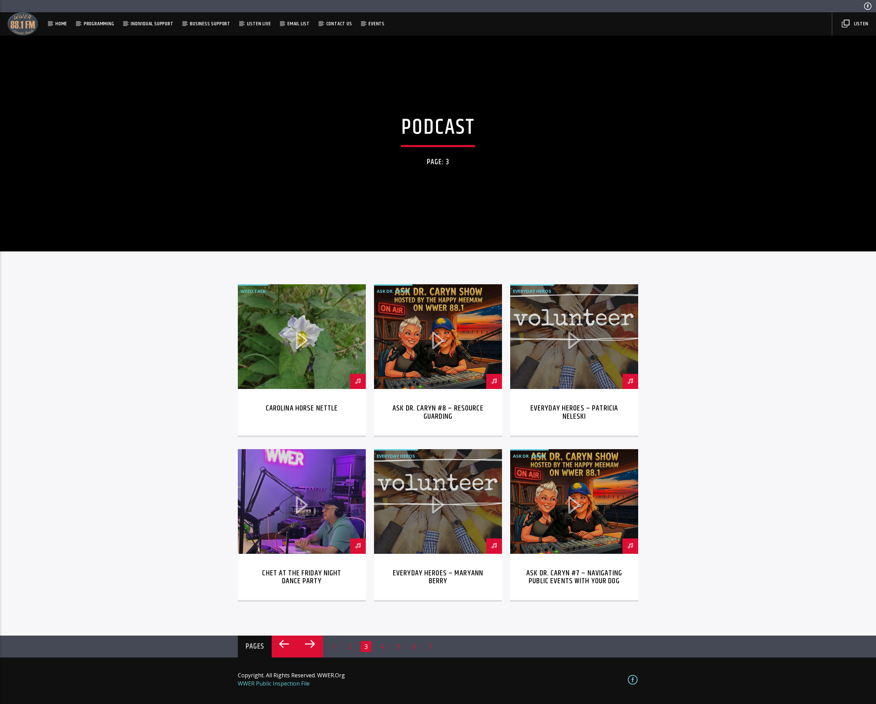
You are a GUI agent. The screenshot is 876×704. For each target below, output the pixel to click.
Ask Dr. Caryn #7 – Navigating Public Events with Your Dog (574, 577)
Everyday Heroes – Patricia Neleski (574, 412)
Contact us (339, 23)
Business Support (210, 23)
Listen (860, 23)
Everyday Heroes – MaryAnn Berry (438, 577)
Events (377, 23)
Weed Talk (253, 291)
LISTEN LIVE (259, 23)
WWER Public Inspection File (274, 683)
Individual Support (152, 23)
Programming (99, 23)
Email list (298, 23)
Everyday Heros (532, 291)
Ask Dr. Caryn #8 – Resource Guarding (438, 412)
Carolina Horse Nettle (302, 408)
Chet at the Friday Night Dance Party (301, 577)
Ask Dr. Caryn (393, 291)
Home (61, 23)
